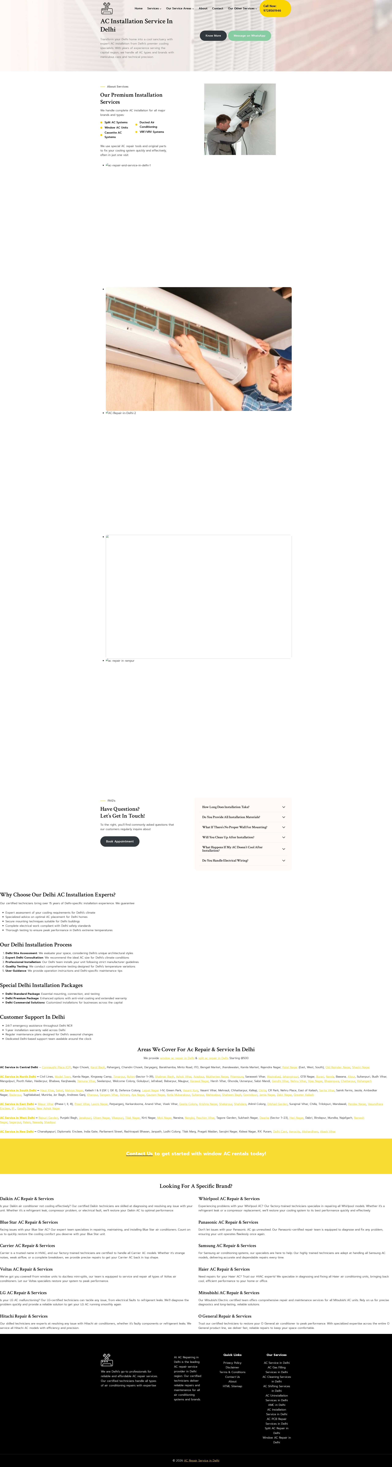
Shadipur (50, 1122)
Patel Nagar (290, 1067)
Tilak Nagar (132, 1118)
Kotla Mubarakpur (178, 1095)
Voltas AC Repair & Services (26, 1269)
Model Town (63, 1076)
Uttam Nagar (101, 1118)
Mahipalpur (213, 1095)
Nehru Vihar (298, 1081)
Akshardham (310, 1131)
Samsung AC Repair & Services (227, 1246)
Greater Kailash (304, 1095)
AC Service (7, 1076)
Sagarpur (15, 1122)
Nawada (37, 1122)
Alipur (351, 1076)
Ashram (125, 1095)
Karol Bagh (97, 1067)
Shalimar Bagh (164, 1076)
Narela (330, 1076)
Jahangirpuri (291, 1076)
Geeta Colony (188, 1104)
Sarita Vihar (326, 1090)
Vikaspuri (117, 1118)
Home (139, 8)
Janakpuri (85, 1118)
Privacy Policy (232, 1363)
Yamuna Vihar (86, 1081)
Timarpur (119, 1076)
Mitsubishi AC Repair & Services (228, 1293)
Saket (59, 1090)
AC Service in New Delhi (17, 1131)
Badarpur (15, 1095)
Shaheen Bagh (231, 1095)
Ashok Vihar (184, 1076)
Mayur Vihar (46, 1104)
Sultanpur (198, 1095)
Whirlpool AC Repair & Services (229, 1199)
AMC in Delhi (276, 1405)
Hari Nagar (296, 1118)
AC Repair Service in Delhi (201, 1460)
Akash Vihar (328, 1131)
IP (13, 1108)
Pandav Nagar (357, 1104)
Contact (217, 8)
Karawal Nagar (199, 1081)
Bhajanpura (331, 1081)
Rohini (131, 1076)
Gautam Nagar (155, 1095)
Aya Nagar (138, 1095)
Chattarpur (348, 1081)
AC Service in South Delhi (18, 1090)
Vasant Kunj (190, 1090)
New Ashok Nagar (48, 1108)
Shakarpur (225, 1104)
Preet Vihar (82, 1104)
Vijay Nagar (315, 1081)
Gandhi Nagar (26, 1108)
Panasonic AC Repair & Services (228, 1222)
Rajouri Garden (48, 1118)
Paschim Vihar (205, 1118)
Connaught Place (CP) (56, 1067)
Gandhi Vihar (280, 1081)
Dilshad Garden (277, 1104)
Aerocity (294, 1131)
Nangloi (189, 1118)
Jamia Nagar (267, 1095)
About (203, 8)
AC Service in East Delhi (17, 1104)
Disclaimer (232, 1367)
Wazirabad (274, 1076)
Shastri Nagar (361, 1067)
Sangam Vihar (109, 1095)
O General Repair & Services (224, 1316)
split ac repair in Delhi (213, 1058)
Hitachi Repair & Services (24, 1316)
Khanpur (92, 1095)
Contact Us (232, 1377)
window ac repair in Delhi (177, 1058)
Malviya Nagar (74, 1090)
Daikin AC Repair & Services (27, 1199)
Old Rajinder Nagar (338, 1067)
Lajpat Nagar (150, 1090)
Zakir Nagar (284, 1095)
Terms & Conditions (232, 1372)
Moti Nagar (164, 1118)
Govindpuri (250, 1095)
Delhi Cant (280, 1131)
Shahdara (240, 1104)
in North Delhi (25, 1076)
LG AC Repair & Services (23, 1293)
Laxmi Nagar (99, 1104)
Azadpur (198, 1076)
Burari (320, 1076)
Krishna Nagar (208, 1104)
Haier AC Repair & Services (224, 1269)
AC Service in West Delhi (17, 1118)
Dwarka (264, 1118)
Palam (27, 1122)
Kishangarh (364, 1081)
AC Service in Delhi (277, 1363)
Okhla (262, 1090)
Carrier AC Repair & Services (27, 1246)
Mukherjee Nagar (217, 1076)
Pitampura (236, 1076)
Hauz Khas (47, 1090)
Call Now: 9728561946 (272, 8)
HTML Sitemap (232, 1386)
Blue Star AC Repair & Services (29, 1222)
